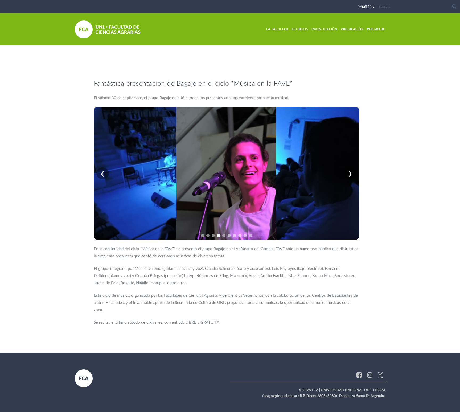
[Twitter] (380, 375)
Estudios (300, 29)
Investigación (324, 29)
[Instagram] (369, 375)
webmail (366, 6)
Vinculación (352, 29)
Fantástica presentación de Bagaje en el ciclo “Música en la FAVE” (193, 83)
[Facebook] (359, 375)
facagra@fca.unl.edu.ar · (281, 396)
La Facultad (277, 29)
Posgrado (376, 29)
